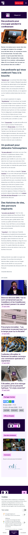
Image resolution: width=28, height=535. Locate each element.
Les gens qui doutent (8, 213)
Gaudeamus (5, 101)
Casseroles (8, 122)
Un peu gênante (7, 152)
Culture (6, 410)
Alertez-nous (19, 3)
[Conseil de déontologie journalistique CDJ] (14, 466)
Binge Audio (11, 127)
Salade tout (5, 80)
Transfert (5, 232)
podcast (14, 410)
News (21, 410)
